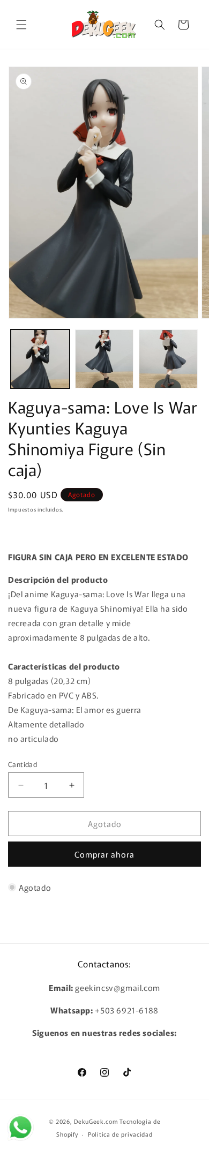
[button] (21, 24)
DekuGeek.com (96, 1121)
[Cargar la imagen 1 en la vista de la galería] (40, 358)
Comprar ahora (104, 854)
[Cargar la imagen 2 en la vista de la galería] (104, 358)
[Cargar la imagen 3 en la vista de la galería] (168, 358)
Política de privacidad (120, 1134)
